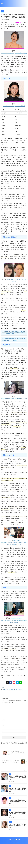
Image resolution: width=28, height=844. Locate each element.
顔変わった (20, 689)
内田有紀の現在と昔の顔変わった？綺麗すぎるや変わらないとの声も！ (17, 801)
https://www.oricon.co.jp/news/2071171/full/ (14, 398)
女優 (3, 687)
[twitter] (7, 682)
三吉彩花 (4, 689)
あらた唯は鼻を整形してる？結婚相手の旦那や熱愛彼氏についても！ (17, 825)
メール (3, 725)
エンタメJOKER (14, 840)
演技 (14, 689)
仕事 (10, 689)
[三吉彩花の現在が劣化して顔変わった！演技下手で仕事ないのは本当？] (17, 682)
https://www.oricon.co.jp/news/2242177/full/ (14, 53)
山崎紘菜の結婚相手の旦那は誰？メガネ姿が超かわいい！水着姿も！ (17, 813)
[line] (20, 682)
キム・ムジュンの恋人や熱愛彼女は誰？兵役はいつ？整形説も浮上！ (17, 789)
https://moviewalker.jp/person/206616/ (14, 106)
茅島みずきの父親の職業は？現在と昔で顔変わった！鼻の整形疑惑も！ (17, 777)
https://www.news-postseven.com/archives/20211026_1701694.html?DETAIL (14, 620)
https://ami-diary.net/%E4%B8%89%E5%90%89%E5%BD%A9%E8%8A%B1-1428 (14, 542)
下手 (7, 689)
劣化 (12, 689)
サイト (3, 731)
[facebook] (10, 682)
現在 (17, 689)
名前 (3, 720)
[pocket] (14, 682)
